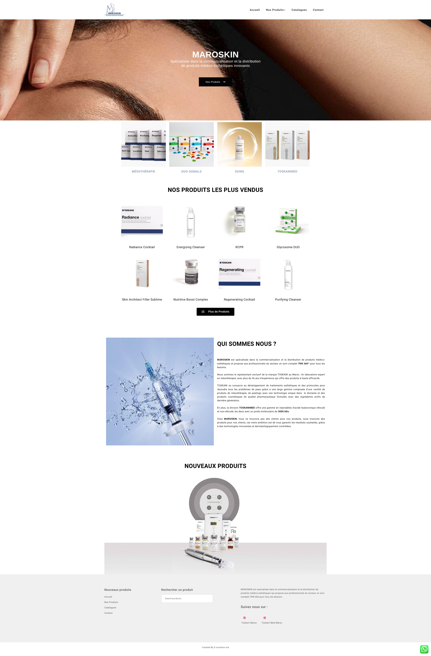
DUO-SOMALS (191, 171)
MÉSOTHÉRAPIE (143, 171)
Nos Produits (275, 9)
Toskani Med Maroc (272, 623)
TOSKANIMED (287, 171)
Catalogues (299, 9)
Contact (318, 9)
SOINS (239, 171)
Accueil (255, 9)
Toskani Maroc (249, 623)
